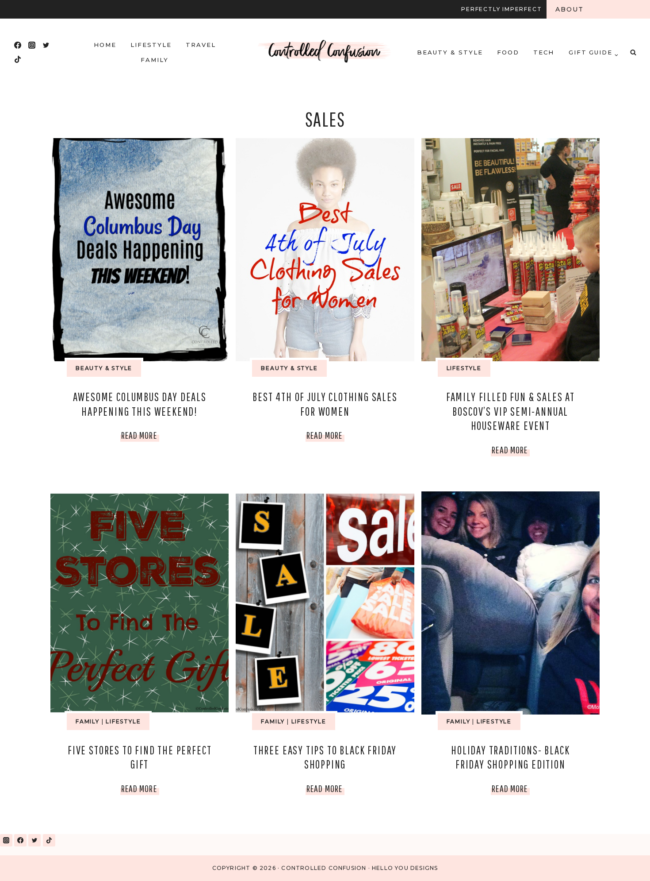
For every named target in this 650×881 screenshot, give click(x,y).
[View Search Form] (633, 52)
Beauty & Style (449, 52)
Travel (201, 44)
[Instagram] (32, 45)
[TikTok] (18, 59)
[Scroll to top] (622, 862)
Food (508, 52)
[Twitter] (46, 45)
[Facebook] (18, 45)
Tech (543, 52)
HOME (105, 44)
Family (154, 59)
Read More (140, 437)
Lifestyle (151, 44)
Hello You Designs (405, 868)
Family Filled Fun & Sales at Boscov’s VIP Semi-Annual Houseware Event (510, 411)
